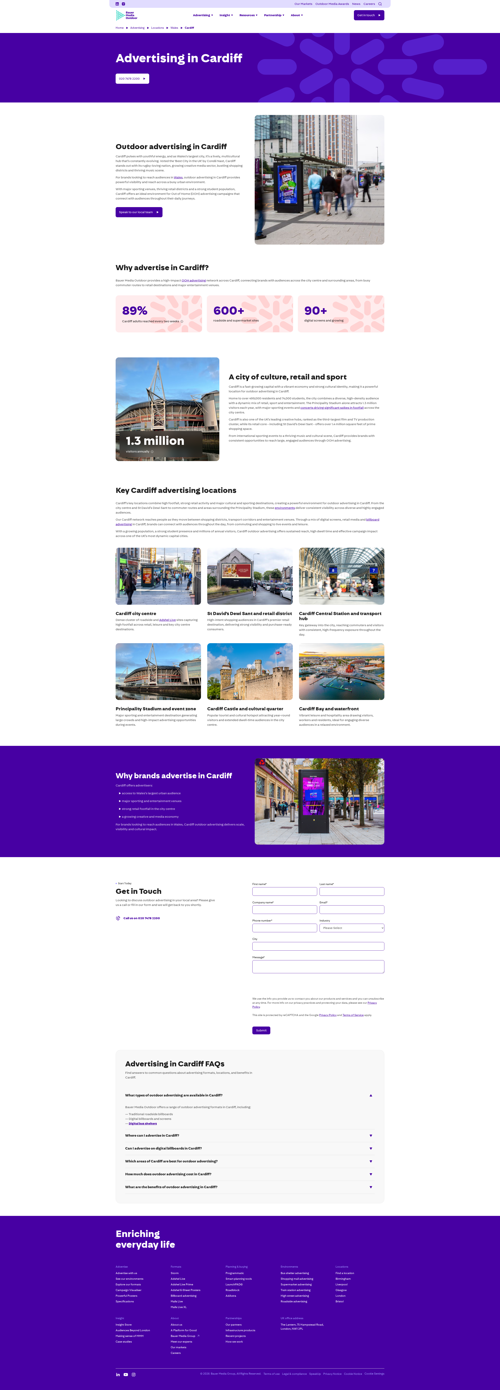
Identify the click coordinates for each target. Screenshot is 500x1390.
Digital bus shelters (143, 1123)
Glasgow (341, 1290)
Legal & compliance (294, 1373)
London (341, 1295)
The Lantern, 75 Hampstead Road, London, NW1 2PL (302, 1326)
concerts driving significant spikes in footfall (332, 408)
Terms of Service (353, 1015)
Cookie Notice (353, 1373)
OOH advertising (194, 280)
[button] (380, 4)
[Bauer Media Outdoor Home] (127, 15)
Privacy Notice (332, 1373)
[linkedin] (117, 3)
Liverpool (341, 1284)
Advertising (137, 27)
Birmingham (343, 1278)
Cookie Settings (374, 1373)
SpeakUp (315, 1373)
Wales (174, 27)
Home (120, 27)
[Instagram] (123, 3)
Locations (157, 27)
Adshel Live (167, 620)
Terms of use (271, 1373)
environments (285, 508)
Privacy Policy (328, 1015)
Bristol (340, 1301)
